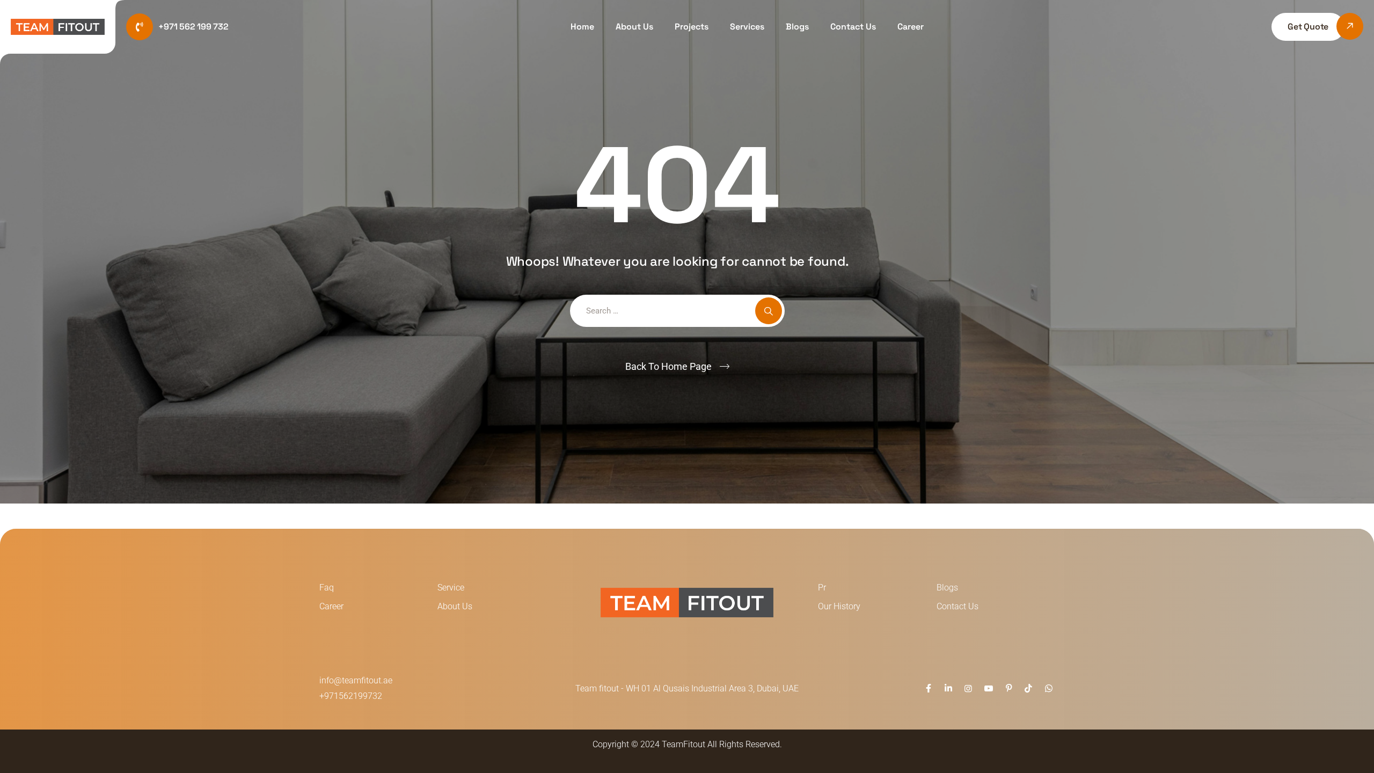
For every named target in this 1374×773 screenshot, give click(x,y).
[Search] (768, 310)
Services (747, 26)
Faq (326, 587)
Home (582, 26)
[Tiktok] (1028, 688)
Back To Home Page (668, 366)
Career (910, 26)
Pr (822, 587)
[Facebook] (928, 688)
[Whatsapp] (1049, 688)
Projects (691, 26)
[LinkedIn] (948, 688)
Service (450, 587)
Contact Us (853, 26)
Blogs (797, 26)
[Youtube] (988, 688)
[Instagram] (968, 688)
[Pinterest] (1008, 688)
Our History (839, 606)
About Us (634, 26)
